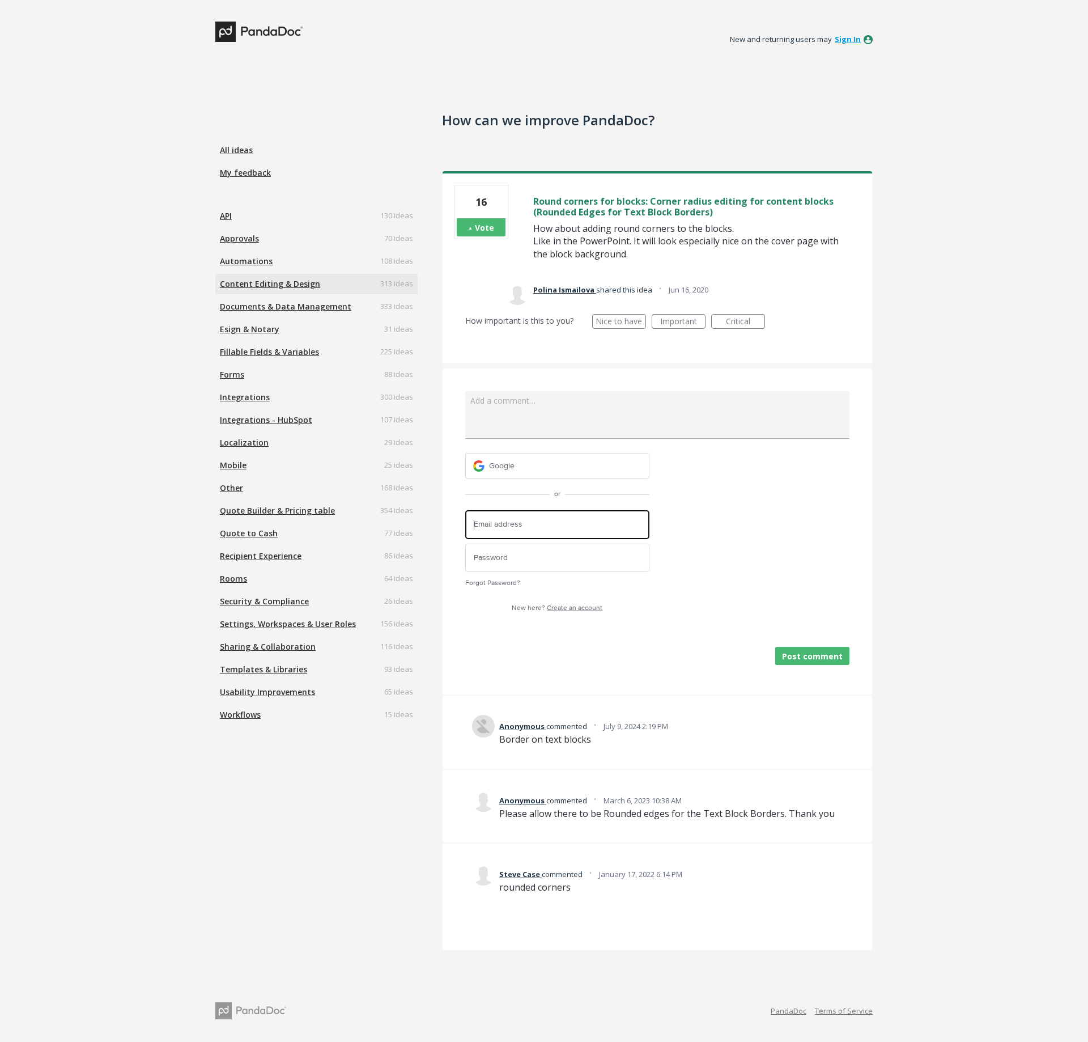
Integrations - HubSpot (266, 419)
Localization (244, 442)
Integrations (245, 397)
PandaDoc (788, 1011)
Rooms (233, 578)
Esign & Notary (249, 329)
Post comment (812, 656)
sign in (848, 39)
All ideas (236, 150)
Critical (745, 322)
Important (683, 322)
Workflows (240, 714)
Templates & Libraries (263, 669)
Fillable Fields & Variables (269, 351)
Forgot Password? (492, 583)
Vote (484, 227)
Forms (232, 374)
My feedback (245, 172)
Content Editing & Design (270, 283)
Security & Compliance (264, 601)
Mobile (233, 465)
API (226, 215)
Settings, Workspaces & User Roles (288, 624)
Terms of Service (844, 1011)
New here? (557, 608)
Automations (246, 261)
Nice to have (621, 322)
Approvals (239, 238)
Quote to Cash (249, 533)
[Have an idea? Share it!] (259, 32)
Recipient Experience (260, 555)
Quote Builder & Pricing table (277, 510)
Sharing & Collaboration (268, 646)
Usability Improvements (267, 692)
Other (231, 487)
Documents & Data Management (285, 306)
